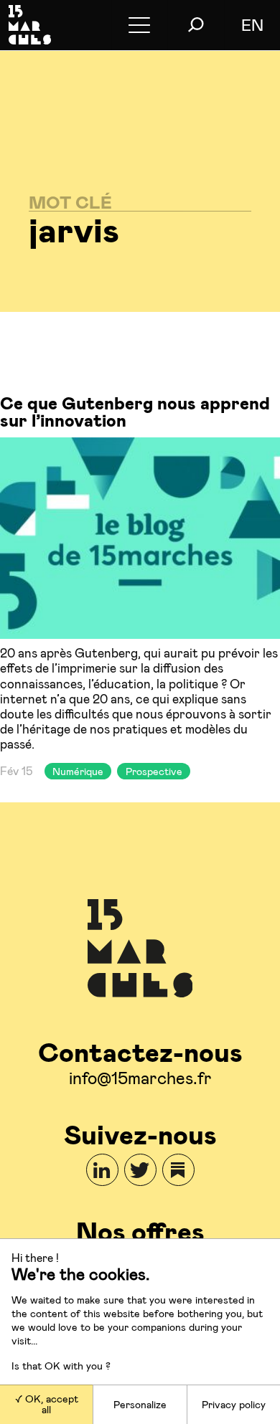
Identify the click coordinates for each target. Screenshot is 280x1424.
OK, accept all (50, 1403)
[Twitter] (140, 1170)
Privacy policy (234, 1404)
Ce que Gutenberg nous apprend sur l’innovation (135, 411)
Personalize (140, 1404)
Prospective (154, 771)
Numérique (77, 771)
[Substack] (178, 1170)
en (252, 24)
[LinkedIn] (102, 1170)
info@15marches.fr (140, 1077)
